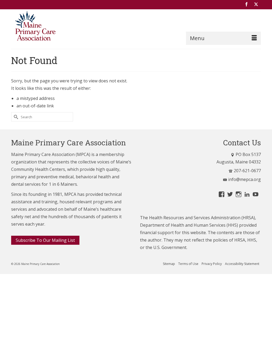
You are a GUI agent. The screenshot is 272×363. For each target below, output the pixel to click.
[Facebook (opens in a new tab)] (246, 4)
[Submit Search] (15, 116)
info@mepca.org (244, 179)
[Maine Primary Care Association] (50, 27)
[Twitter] (256, 4)
